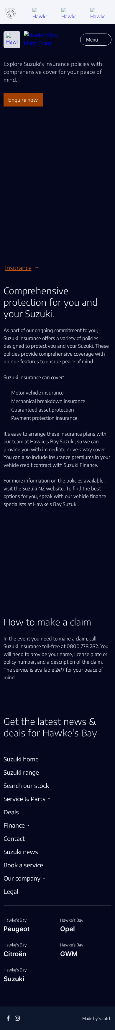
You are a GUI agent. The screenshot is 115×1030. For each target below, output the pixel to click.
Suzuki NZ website (43, 488)
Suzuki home (21, 759)
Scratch (104, 1018)
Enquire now (23, 99)
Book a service (23, 865)
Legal (11, 891)
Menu (92, 39)
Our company (22, 878)
